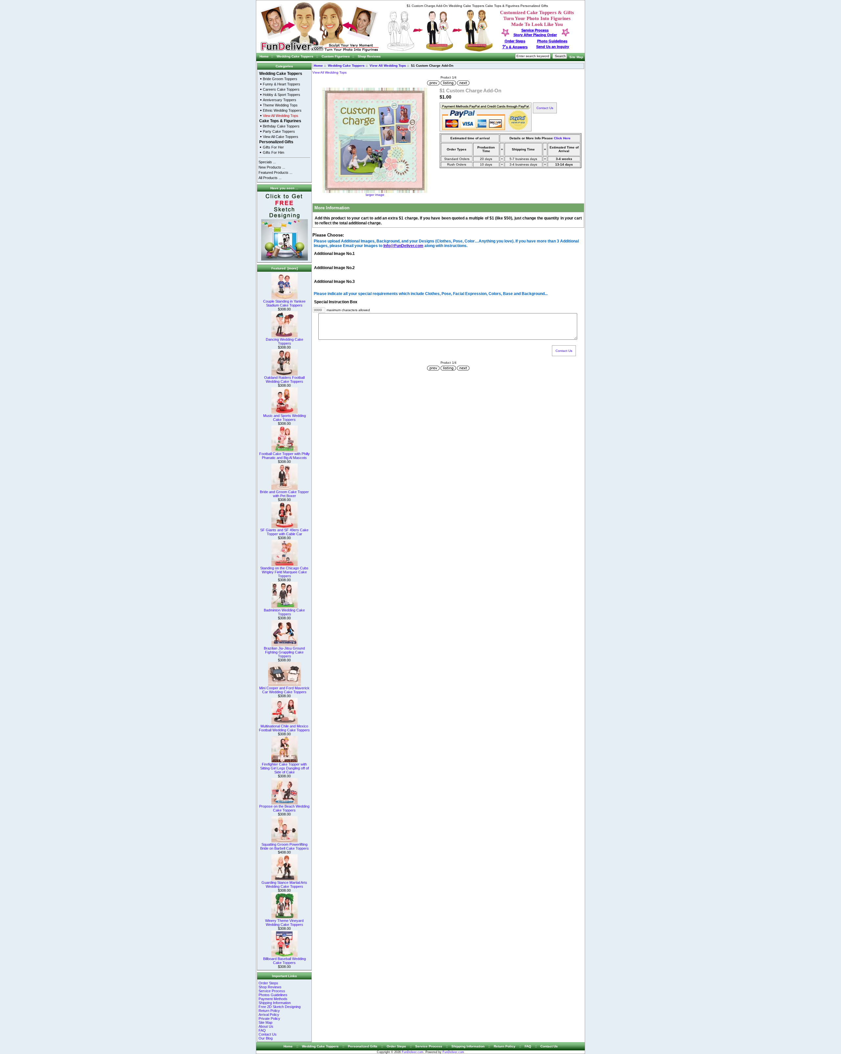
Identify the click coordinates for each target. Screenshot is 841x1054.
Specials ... (267, 162)
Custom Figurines (336, 56)
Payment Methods (273, 999)
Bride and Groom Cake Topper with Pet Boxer (284, 494)
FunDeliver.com (412, 1052)
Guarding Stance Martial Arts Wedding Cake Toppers (284, 884)
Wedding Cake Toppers (295, 56)
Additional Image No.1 (334, 254)
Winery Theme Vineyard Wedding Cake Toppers (284, 923)
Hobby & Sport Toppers (281, 95)
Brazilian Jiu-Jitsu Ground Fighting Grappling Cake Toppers (284, 652)
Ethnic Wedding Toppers (282, 110)
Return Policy (269, 1011)
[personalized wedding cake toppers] (440, 50)
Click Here (562, 138)
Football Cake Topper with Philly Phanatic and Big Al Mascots (284, 456)
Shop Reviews (369, 56)
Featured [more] (284, 268)
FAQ (262, 1030)
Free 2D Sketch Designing (280, 1007)
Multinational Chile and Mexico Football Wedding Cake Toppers (284, 728)
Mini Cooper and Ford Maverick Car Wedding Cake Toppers (284, 690)
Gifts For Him (273, 152)
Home (264, 56)
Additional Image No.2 (334, 267)
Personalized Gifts (276, 142)
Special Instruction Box (335, 302)
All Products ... (270, 178)
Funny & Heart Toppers (281, 84)
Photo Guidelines (552, 41)
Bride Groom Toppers (280, 79)
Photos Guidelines (273, 995)
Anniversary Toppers (279, 100)
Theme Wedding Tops (280, 105)
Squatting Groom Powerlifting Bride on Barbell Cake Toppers (284, 846)
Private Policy (269, 1018)
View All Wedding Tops (388, 65)
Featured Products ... (275, 172)
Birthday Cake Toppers (281, 126)
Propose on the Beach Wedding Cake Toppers (284, 808)
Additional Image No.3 (334, 281)
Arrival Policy (269, 1015)
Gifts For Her (273, 147)
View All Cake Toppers (280, 137)
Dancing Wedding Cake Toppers (284, 341)
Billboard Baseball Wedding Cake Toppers (284, 961)
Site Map (576, 57)
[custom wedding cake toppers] (319, 52)
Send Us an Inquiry (552, 47)
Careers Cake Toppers (281, 89)
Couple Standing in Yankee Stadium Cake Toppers (284, 303)
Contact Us (268, 1034)
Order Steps (515, 41)
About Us (266, 1026)
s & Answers (515, 47)
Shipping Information (275, 1003)
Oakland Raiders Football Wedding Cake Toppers (284, 379)
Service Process (272, 991)
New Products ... (272, 167)
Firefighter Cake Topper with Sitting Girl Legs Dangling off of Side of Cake (284, 768)
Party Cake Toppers (279, 131)
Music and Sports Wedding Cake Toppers (284, 418)
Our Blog (266, 1038)
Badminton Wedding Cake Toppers (284, 612)
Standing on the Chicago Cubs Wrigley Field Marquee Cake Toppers (284, 572)
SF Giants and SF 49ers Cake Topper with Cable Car (284, 532)
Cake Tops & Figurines (280, 121)
